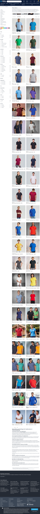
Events (1, 505)
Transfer (7, 3)
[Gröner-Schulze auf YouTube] (32, 504)
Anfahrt (10, 501)
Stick (32, 4)
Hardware (23, 3)
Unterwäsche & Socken (3, 22)
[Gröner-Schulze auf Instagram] (29, 504)
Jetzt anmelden (2, 476)
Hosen (1, 17)
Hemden (1, 16)
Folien (21, 3)
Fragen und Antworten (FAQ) (3, 501)
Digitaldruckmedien (16, 3)
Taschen (1, 23)
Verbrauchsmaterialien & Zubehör (34, 3)
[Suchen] (21, 1)
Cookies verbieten (34, 511)
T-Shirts (1, 9)
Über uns (10, 500)
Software (27, 3)
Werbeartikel (11, 3)
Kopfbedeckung (2, 19)
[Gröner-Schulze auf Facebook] (27, 504)
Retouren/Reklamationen (12, 506)
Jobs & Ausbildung (11, 505)
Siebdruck (23, 4)
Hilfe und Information (3, 500)
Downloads (1, 506)
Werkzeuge (2, 4)
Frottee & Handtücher (3, 21)
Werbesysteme (13, 4)
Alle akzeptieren (34, 509)
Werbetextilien (3, 3)
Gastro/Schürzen (2, 18)
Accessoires (1, 20)
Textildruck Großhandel (15, 460)
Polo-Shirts (1, 10)
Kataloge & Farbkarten (3, 24)
